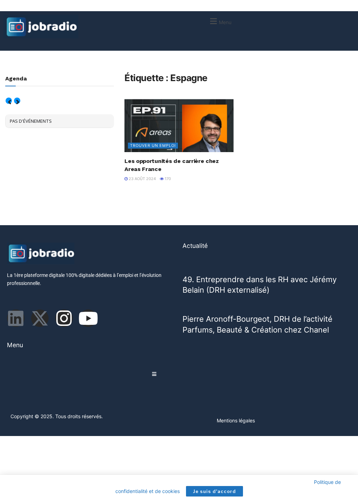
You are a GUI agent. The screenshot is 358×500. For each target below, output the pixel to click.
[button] (220, 21)
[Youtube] (88, 318)
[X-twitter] (40, 318)
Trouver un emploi (153, 145)
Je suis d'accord (214, 491)
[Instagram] (64, 318)
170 (167, 178)
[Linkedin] (15, 318)
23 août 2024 (142, 178)
